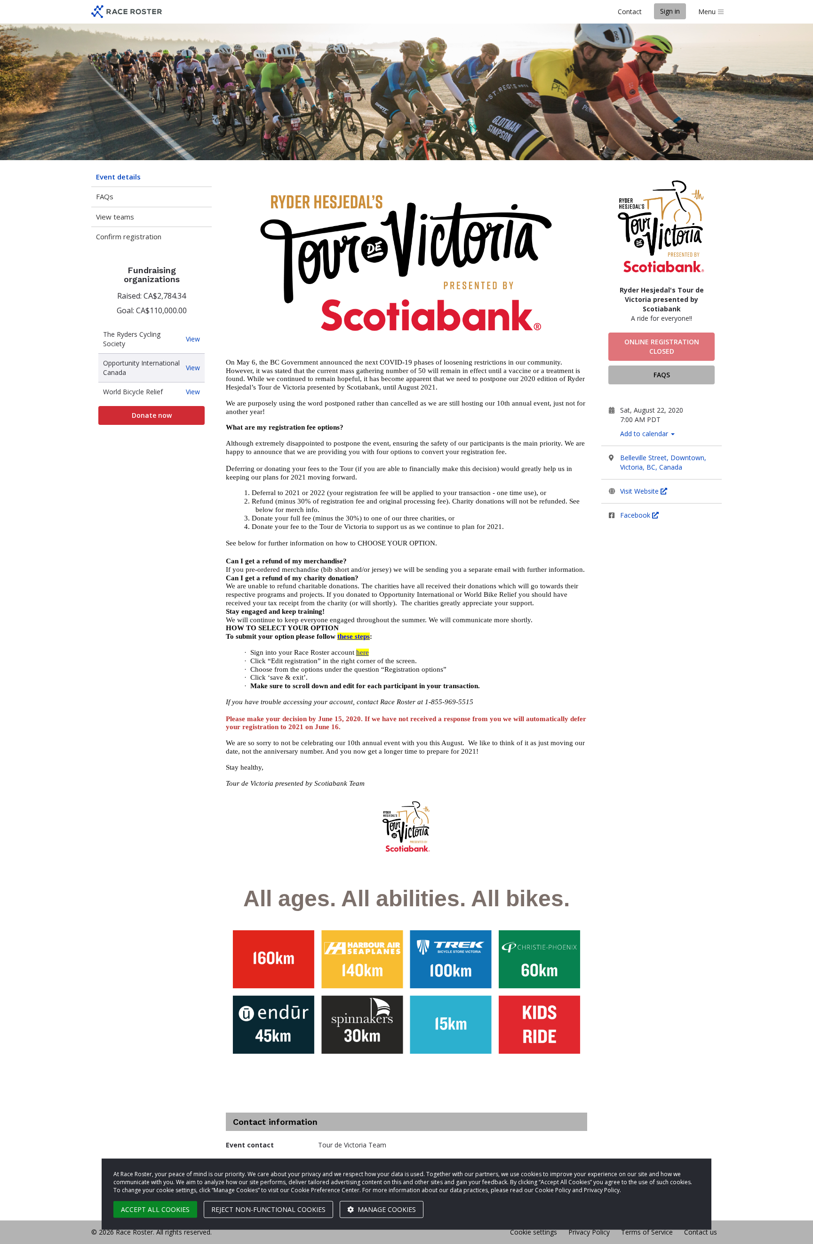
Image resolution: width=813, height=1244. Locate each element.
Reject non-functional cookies (268, 1209)
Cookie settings (533, 1232)
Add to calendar (645, 433)
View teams (115, 216)
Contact (630, 11)
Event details (118, 176)
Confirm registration (128, 236)
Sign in (670, 11)
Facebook (636, 515)
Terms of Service (647, 1232)
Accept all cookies (155, 1209)
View (193, 339)
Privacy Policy (589, 1232)
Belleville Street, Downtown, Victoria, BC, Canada (663, 462)
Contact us (700, 1232)
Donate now (152, 415)
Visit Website (640, 491)
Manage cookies (386, 1209)
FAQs (104, 196)
